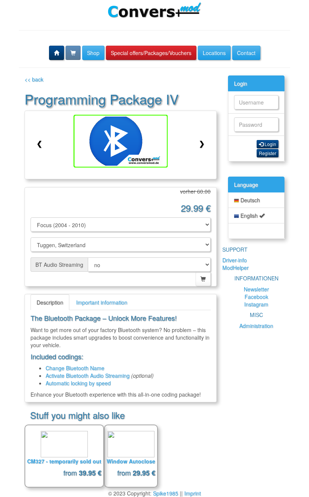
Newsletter (256, 289)
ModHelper (235, 267)
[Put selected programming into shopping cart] (203, 279)
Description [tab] (50, 302)
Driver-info (234, 260)
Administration (256, 325)
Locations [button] (214, 53)
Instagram (256, 304)
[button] (56, 53)
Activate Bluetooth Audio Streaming (88, 375)
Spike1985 (165, 493)
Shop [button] (93, 53)
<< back (33, 79)
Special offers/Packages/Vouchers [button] (151, 53)
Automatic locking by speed (78, 383)
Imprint (192, 493)
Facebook (256, 296)
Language (246, 184)
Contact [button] (246, 53)
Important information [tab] (101, 302)
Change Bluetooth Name (75, 368)
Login (240, 83)
